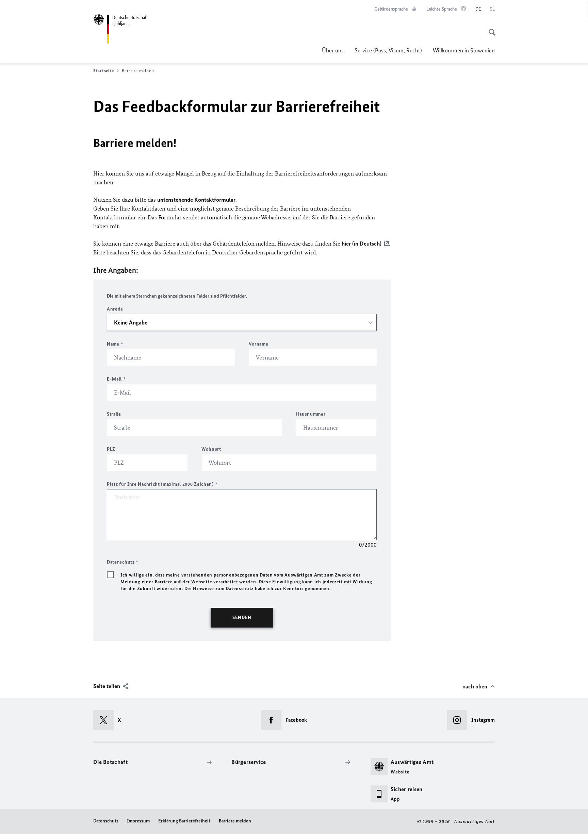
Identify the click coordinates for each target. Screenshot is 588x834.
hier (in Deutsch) (361, 243)
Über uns (333, 50)
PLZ (111, 449)
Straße (114, 414)
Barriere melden (235, 821)
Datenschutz (105, 821)
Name (115, 344)
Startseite (103, 70)
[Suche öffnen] (490, 28)
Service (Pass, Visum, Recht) (388, 50)
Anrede (115, 309)
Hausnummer (311, 414)
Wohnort (211, 449)
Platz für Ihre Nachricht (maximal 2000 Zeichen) (162, 484)
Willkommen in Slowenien (464, 50)
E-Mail (116, 379)
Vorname (258, 344)
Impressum (138, 821)
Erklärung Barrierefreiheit (184, 821)
